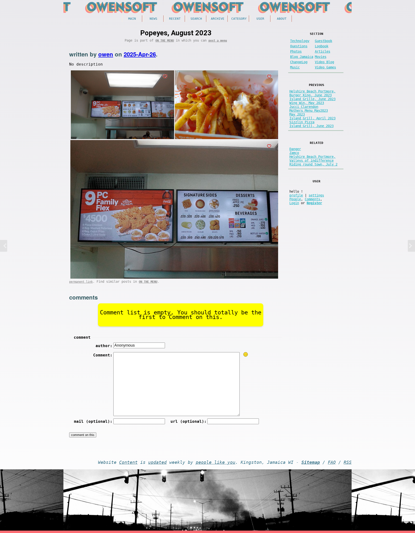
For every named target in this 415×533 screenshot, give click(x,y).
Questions (298, 46)
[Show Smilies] (246, 354)
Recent (175, 18)
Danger (295, 149)
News (153, 18)
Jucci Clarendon (303, 107)
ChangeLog (298, 62)
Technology (299, 41)
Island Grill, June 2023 (311, 126)
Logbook (321, 46)
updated (157, 462)
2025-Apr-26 (140, 54)
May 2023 (297, 114)
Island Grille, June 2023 (312, 99)
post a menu (217, 40)
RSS (348, 462)
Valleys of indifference (311, 160)
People (295, 199)
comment (82, 337)
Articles (322, 51)
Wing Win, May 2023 (306, 103)
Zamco (294, 153)
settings (316, 195)
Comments (312, 199)
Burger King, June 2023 (310, 95)
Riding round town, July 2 (313, 164)
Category (239, 18)
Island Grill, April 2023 (312, 118)
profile (296, 195)
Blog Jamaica (301, 57)
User (260, 18)
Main (132, 18)
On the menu (164, 40)
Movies (320, 57)
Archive (217, 18)
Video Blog (324, 62)
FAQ (332, 462)
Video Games (325, 67)
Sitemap (310, 462)
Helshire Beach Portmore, (312, 91)
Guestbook (323, 41)
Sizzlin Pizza (301, 122)
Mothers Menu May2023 (308, 110)
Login (294, 203)
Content (128, 462)
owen (105, 54)
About (282, 18)
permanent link (81, 281)
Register (314, 203)
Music (295, 67)
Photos (296, 51)
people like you (215, 462)
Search (196, 18)
